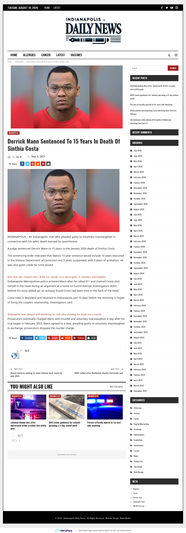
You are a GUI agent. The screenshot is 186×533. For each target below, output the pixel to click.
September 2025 (141, 203)
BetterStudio (125, 518)
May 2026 (138, 161)
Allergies (29, 55)
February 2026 (140, 177)
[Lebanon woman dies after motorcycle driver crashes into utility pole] (28, 407)
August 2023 (139, 337)
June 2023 (138, 348)
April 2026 (138, 166)
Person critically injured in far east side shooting (151, 104)
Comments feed (139, 501)
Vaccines (76, 55)
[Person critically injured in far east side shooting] (105, 407)
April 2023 (138, 358)
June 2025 (138, 219)
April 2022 (138, 380)
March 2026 (139, 171)
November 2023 (140, 321)
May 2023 (138, 353)
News (136, 455)
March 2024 (139, 299)
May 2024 (138, 289)
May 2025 (138, 225)
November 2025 (140, 193)
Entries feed (137, 497)
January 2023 (139, 374)
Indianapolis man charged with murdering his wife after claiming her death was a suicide (54, 314)
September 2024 (141, 267)
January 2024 (139, 310)
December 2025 (140, 187)
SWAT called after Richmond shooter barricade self (98, 372)
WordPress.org (138, 505)
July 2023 (138, 342)
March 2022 (139, 385)
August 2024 (139, 273)
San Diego (138, 466)
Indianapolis (14, 133)
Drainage (138, 429)
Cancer (46, 55)
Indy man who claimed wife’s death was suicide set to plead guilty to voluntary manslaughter (57, 276)
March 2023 (139, 364)
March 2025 (139, 235)
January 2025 (139, 246)
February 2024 (140, 305)
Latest (56, 7)
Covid (136, 418)
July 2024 (138, 278)
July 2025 (138, 214)
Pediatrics (138, 461)
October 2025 (139, 198)
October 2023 (139, 326)
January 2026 (139, 182)
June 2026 (138, 155)
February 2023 (140, 369)
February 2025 (140, 241)
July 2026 (138, 150)
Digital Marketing (141, 423)
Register (136, 488)
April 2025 (138, 230)
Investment (138, 445)
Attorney (137, 407)
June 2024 (138, 284)
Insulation (138, 439)
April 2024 (138, 294)
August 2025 (139, 209)
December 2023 (140, 315)
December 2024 (140, 251)
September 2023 (141, 332)
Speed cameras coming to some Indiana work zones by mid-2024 (36, 374)
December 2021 (140, 390)
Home (47, 7)
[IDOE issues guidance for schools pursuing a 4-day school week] (66, 407)
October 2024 (139, 262)
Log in (135, 493)
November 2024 (140, 257)
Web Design (138, 471)
